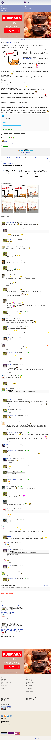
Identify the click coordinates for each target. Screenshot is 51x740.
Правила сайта (4, 722)
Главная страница (4, 677)
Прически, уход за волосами (32, 683)
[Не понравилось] (25, 222)
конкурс (10, 133)
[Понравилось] (26, 222)
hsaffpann (7, 274)
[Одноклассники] (5, 716)
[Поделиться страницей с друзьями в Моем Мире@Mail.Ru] (5, 150)
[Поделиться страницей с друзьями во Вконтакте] (4, 150)
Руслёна (7, 260)
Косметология (29, 685)
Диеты (2, 686)
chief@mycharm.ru (11, 727)
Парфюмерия (4, 8)
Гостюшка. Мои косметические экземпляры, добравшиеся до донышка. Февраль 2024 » (40, 158)
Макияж (27, 686)
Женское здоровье (30, 689)
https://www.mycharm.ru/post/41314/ (31, 58)
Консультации (4, 685)
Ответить (10, 236)
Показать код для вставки (7, 129)
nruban (7, 421)
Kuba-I (8, 542)
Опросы (2, 688)
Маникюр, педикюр (29, 6)
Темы (27, 676)
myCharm (3, 676)
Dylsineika (9, 228)
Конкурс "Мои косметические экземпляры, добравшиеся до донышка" (19, 134)
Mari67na (7, 375)
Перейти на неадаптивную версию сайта (25, 39)
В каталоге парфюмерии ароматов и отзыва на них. (31, 698)
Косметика (3, 6)
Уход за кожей (28, 8)
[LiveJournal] (11, 716)
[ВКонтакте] (2, 716)
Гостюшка (9, 42)
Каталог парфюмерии (31, 695)
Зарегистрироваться (7, 593)
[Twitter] (8, 716)
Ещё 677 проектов (7, 167)
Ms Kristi (8, 471)
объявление (6, 133)
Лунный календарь (5, 683)
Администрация (5, 721)
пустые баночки (16, 133)
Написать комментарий (7, 218)
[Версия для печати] (25, 154)
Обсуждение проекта (37, 738)
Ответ (9, 473)
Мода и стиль (29, 679)
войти (4, 594)
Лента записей (4, 679)
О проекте (3, 718)
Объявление (8, 706)
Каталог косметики (6, 695)
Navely (7, 388)
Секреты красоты (29, 677)
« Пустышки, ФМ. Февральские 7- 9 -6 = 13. (10, 157)
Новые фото (3, 680)
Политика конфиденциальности (8, 724)
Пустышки (23, 133)
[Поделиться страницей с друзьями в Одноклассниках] (2, 150)
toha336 (7, 571)
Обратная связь (5, 720)
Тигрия (7, 318)
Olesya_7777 (8, 444)
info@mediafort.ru (4, 730)
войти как (8, 597)
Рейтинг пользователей (6, 682)
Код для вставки (26, 152)
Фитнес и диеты (29, 691)
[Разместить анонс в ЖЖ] (16, 150)
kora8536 (7, 486)
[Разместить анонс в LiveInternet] (11, 150)
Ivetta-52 (8, 508)
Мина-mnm (8, 246)
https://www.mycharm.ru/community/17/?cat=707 (26, 106)
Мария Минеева (4, 727)
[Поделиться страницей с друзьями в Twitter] (7, 150)
